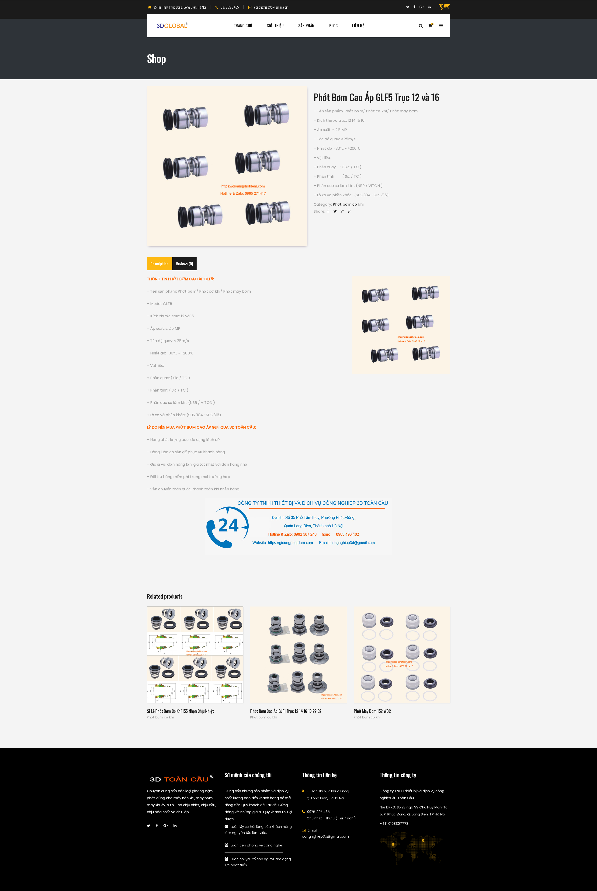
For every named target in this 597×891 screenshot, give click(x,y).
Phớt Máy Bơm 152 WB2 (372, 711)
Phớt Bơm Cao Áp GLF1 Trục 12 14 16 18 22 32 (285, 711)
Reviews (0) (184, 264)
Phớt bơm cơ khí (348, 204)
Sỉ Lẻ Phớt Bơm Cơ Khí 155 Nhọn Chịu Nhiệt (180, 711)
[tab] (159, 263)
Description (159, 264)
